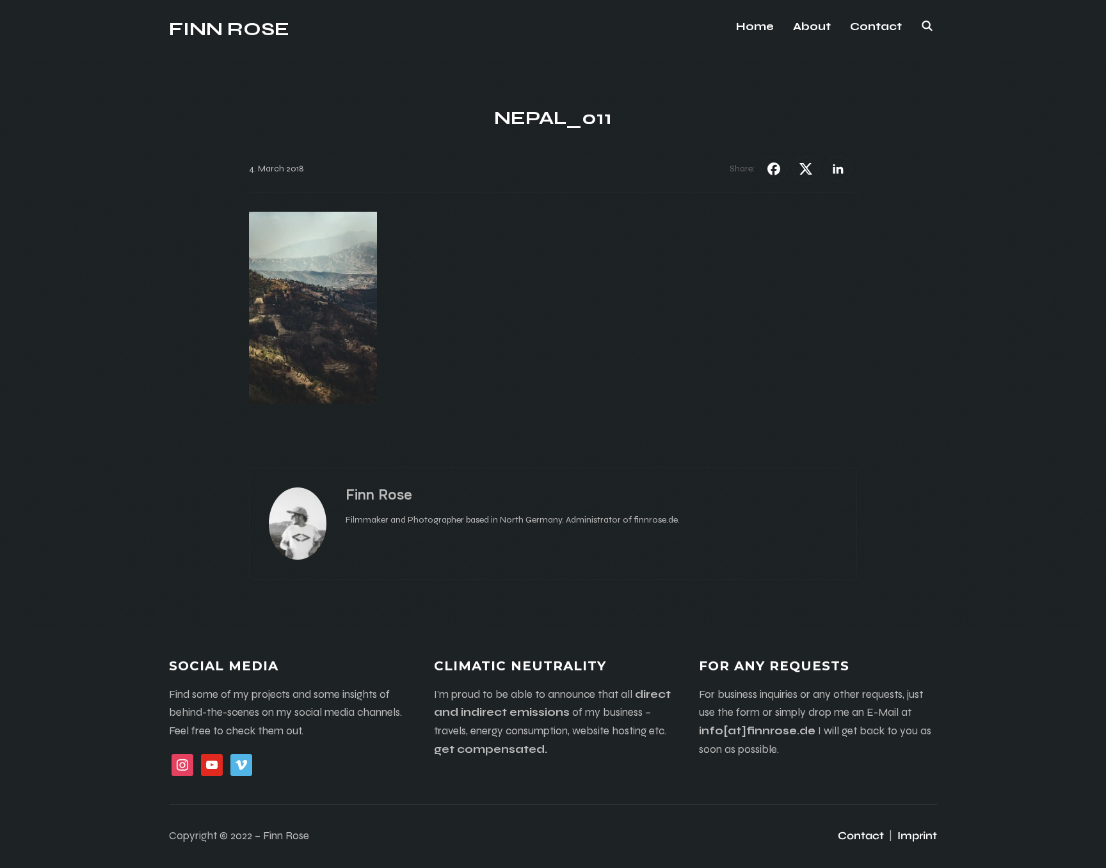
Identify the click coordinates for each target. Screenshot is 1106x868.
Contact (876, 26)
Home (755, 26)
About (812, 26)
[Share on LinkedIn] (838, 169)
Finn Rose (229, 28)
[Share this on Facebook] (774, 169)
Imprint (917, 835)
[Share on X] (806, 169)
